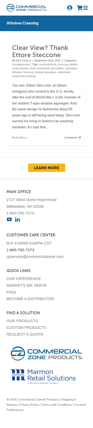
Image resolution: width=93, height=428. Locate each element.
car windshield (47, 64)
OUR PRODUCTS (22, 321)
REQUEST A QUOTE (24, 334)
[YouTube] (9, 219)
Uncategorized (20, 64)
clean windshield (39, 68)
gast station (57, 68)
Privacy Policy (29, 404)
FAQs (11, 292)
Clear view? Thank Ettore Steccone (40, 51)
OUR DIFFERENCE (23, 279)
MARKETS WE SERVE (26, 285)
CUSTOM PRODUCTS (26, 327)
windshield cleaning (24, 76)
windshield (63, 72)
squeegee (71, 68)
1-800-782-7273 (20, 213)
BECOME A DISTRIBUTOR (30, 299)
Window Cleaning (22, 72)
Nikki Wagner (24, 60)
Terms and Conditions (57, 404)
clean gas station (67, 64)
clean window (20, 68)
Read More (18, 137)
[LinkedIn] (17, 219)
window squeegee (45, 72)
